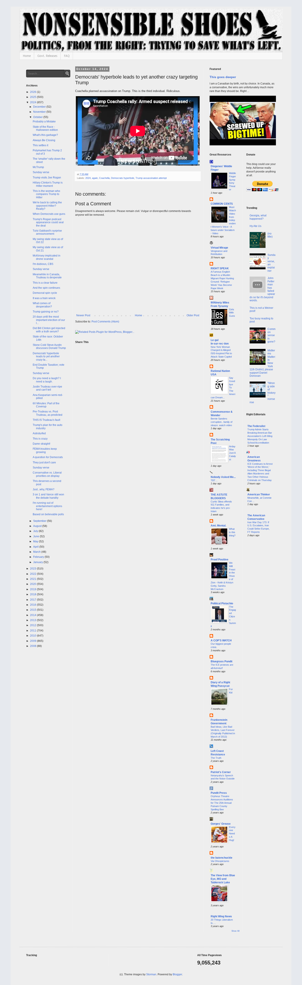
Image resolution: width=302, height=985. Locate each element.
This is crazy (40, 438)
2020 (33, 584)
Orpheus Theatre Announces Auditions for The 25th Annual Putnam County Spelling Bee (222, 803)
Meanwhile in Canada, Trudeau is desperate (47, 276)
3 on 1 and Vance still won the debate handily (48, 496)
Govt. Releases (47, 56)
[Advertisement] (261, 611)
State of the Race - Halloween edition (45, 128)
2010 (33, 635)
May (36, 541)
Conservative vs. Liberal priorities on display (47, 474)
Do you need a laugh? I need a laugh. (47, 380)
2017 (33, 599)
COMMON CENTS (222, 203)
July (36, 531)
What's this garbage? (45, 135)
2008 (33, 646)
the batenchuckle (221, 857)
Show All (235, 931)
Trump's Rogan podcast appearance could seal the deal (48, 222)
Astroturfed (39, 433)
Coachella (104, 178)
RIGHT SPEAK (220, 268)
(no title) (270, 235)
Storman (151, 974)
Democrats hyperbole (122, 178)
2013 (33, 620)
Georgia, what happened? (258, 217)
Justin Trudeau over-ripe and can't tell (47, 388)
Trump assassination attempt (151, 178)
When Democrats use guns (49, 213)
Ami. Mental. (218, 525)
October (38, 117)
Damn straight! (41, 443)
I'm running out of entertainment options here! (47, 506)
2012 (33, 625)
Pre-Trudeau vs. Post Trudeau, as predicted (47, 413)
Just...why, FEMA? (43, 489)
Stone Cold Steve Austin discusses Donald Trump (49, 346)
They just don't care (44, 462)
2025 (33, 97)
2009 (33, 640)
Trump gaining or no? (46, 311)
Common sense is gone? (271, 335)
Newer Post (83, 315)
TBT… (214, 480)
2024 (88, 178)
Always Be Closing (44, 140)
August (37, 526)
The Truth (216, 758)
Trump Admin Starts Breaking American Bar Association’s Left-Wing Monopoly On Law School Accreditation (259, 436)
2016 (33, 604)
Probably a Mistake (44, 121)
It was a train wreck (44, 298)
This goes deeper (223, 77)
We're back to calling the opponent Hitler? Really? (47, 205)
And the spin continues (46, 287)
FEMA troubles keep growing (45, 450)
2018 (33, 594)
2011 (33, 630)
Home (27, 56)
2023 (33, 568)
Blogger (177, 974)
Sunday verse (41, 172)
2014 (33, 615)
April (36, 546)
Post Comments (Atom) (105, 321)
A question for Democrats (48, 457)
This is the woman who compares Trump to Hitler (46, 194)
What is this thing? (232, 532)
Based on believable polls (48, 514)
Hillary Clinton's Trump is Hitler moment (48, 184)
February (39, 556)
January (38, 562)
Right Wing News (221, 916)
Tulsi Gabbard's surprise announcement (47, 232)
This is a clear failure (45, 282)
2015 (33, 609)
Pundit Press (219, 792)
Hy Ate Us (255, 226)
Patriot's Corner (221, 772)
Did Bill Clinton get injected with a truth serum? (49, 330)
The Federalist (256, 426)
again (95, 178)
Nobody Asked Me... (223, 477)
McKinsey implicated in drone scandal (46, 257)
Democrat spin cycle (45, 292)
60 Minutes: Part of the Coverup (46, 405)
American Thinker (258, 494)
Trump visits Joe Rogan (47, 177)
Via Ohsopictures (220, 861)
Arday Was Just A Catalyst (232, 453)
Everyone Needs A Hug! (232, 833)
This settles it (40, 145)
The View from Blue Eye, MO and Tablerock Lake (223, 879)
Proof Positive (219, 559)
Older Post (193, 315)
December (39, 106)
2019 (33, 589)
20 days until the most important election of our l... (49, 320)
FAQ (67, 56)
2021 (33, 579)
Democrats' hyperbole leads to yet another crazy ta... (46, 356)
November (39, 111)
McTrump (38, 167)
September (40, 520)
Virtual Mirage (219, 247)
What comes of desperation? (42, 305)
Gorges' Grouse (221, 823)
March (37, 551)
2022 (33, 573)
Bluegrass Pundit (221, 661)
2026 (33, 92)
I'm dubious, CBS (43, 264)
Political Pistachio (222, 603)
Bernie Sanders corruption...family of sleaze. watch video (221, 422)
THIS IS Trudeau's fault (46, 419)
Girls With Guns (232, 312)
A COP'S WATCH (221, 640)
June (36, 536)
